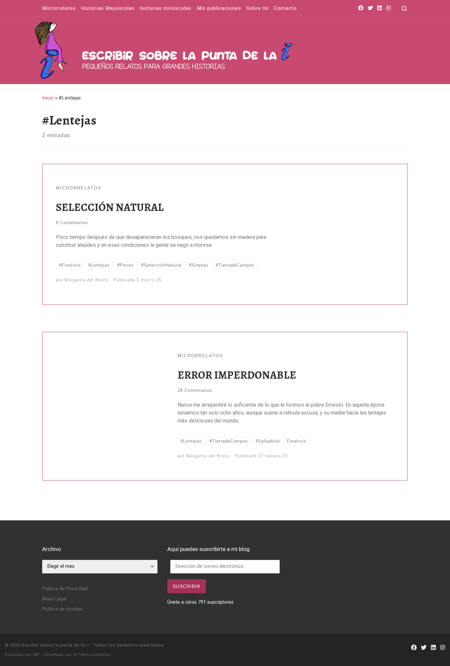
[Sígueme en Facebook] (360, 8)
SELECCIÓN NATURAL (110, 207)
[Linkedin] (379, 8)
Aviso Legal (54, 599)
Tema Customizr (94, 654)
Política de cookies (62, 609)
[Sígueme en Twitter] (370, 8)
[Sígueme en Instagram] (388, 8)
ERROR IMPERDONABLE (237, 374)
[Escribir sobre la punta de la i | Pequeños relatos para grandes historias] (217, 49)
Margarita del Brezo (86, 279)
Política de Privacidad (65, 589)
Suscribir (186, 586)
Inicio (48, 98)
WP (36, 654)
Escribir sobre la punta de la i (54, 645)
